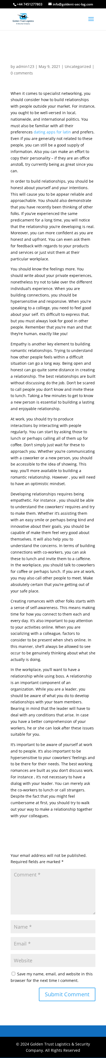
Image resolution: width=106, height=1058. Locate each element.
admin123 (25, 66)
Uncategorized (78, 66)
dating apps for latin (52, 132)
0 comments (22, 73)
